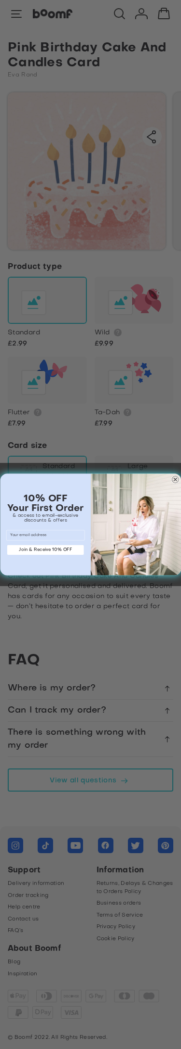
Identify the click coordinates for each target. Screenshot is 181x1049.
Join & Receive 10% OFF (45, 549)
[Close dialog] (175, 479)
